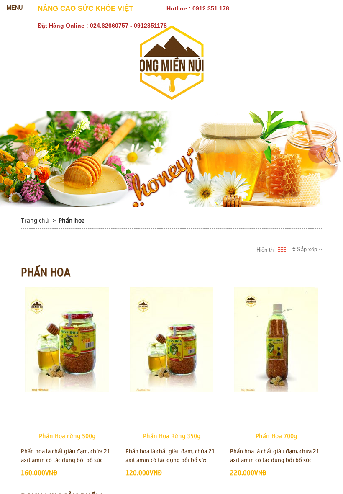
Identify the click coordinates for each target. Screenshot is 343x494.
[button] (25, 176)
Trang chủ (35, 221)
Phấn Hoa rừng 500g (67, 436)
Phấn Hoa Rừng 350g (171, 436)
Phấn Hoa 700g (276, 436)
